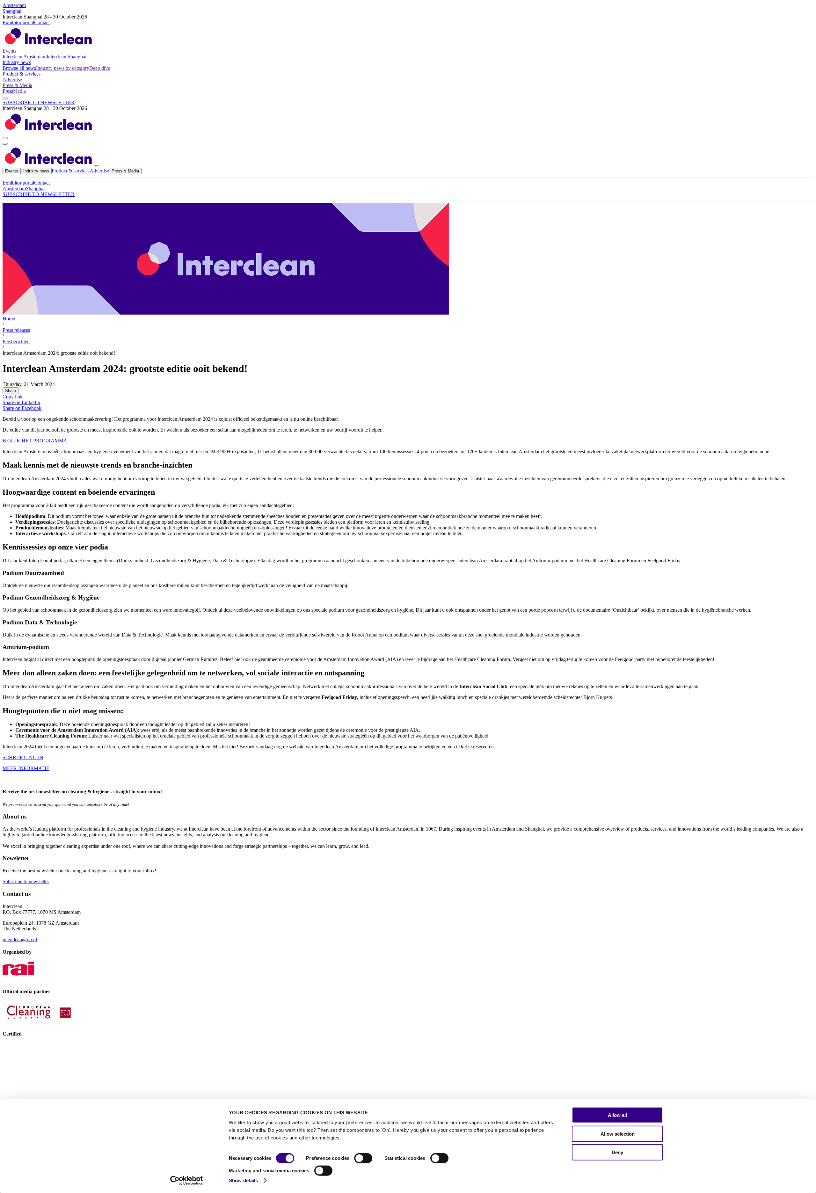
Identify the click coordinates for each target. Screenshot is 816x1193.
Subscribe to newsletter (26, 881)
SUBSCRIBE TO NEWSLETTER (39, 102)
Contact (42, 22)
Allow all (617, 1115)
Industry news (17, 62)
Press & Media (17, 85)
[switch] (363, 1158)
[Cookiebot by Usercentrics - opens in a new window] (187, 1180)
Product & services (21, 73)
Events (9, 51)
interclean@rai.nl (20, 939)
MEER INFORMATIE (26, 768)
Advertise (12, 79)
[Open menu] (5, 144)
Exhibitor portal (18, 22)
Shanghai (12, 11)
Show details (243, 1180)
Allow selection (618, 1133)
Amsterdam (14, 5)
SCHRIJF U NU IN (23, 757)
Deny (617, 1152)
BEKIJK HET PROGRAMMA (35, 440)
